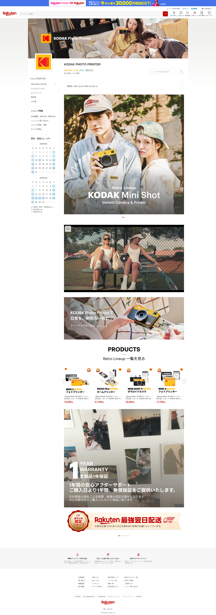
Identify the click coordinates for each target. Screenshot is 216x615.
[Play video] (124, 258)
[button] (207, 8)
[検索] (165, 13)
